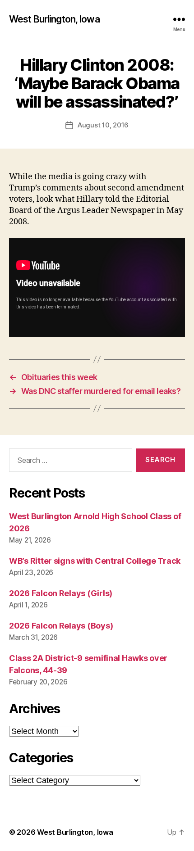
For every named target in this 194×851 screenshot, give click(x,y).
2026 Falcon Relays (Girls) (60, 593)
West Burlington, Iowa (54, 19)
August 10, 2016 (103, 125)
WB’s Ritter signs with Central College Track (94, 561)
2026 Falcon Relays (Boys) (61, 625)
